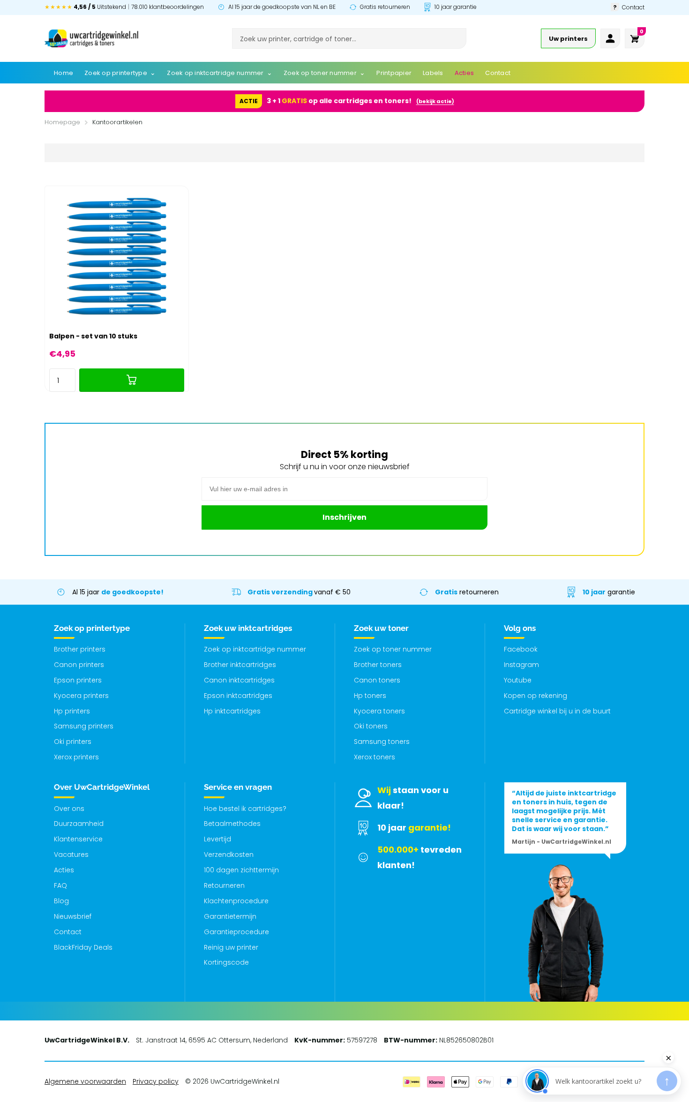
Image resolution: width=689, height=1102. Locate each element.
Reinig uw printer (231, 947)
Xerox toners (374, 757)
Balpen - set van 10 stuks (93, 336)
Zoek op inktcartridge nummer (255, 649)
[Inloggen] (610, 38)
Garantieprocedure (236, 932)
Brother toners (378, 664)
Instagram (521, 664)
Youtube (518, 680)
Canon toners (377, 680)
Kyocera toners (379, 711)
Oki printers (72, 741)
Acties (64, 870)
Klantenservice (78, 839)
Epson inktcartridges (238, 695)
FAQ (60, 885)
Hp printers (72, 711)
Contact (68, 932)
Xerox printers (76, 757)
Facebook (521, 649)
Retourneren (224, 885)
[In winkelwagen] (131, 380)
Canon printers (79, 664)
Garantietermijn (230, 916)
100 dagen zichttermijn (241, 870)
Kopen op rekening (535, 695)
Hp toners (370, 695)
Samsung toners (382, 741)
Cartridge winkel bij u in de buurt (557, 711)
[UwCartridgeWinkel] (91, 38)
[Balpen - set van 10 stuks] (116, 257)
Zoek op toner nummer (393, 649)
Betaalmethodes (232, 823)
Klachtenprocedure (236, 901)
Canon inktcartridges (239, 680)
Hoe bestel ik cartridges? (245, 808)
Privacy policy (156, 1081)
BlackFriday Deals (83, 947)
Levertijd (217, 839)
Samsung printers (83, 726)
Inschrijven (344, 517)
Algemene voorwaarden (85, 1081)
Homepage (62, 122)
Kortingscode (226, 962)
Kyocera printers (81, 695)
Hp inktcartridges (232, 711)
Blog (61, 901)
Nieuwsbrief (72, 916)
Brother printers (79, 649)
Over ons (69, 808)
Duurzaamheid (79, 823)
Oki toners (371, 726)
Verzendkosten (229, 854)
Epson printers (78, 680)
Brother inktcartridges (240, 664)
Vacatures (71, 854)
